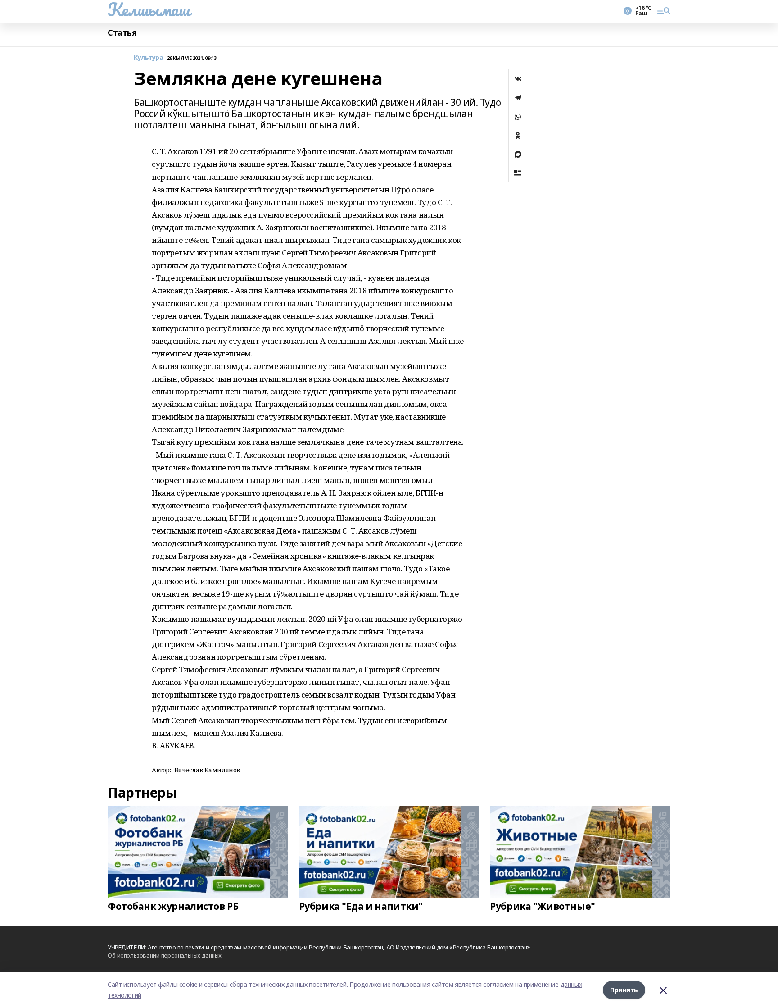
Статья (122, 32)
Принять (624, 989)
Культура (148, 58)
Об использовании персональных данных (165, 955)
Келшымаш (149, 9)
